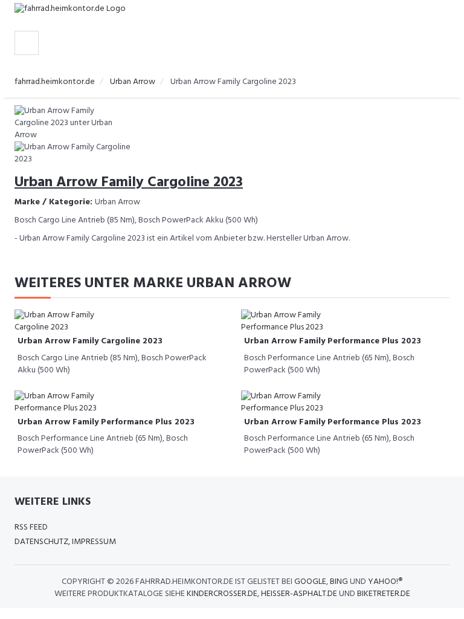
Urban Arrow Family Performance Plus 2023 (332, 341)
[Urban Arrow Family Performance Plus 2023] (289, 322)
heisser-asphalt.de (299, 594)
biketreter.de (383, 594)
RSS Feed (31, 527)
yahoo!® (385, 582)
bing (339, 582)
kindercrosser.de (222, 594)
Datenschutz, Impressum (65, 542)
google (310, 582)
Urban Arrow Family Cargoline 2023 (90, 341)
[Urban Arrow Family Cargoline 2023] (62, 322)
